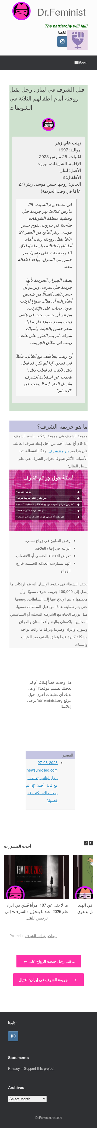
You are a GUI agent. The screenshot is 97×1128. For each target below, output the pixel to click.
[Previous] (86, 843)
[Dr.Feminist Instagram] (62, 41)
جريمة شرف (58, 450)
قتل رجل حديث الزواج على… (49, 961)
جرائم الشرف (35, 935)
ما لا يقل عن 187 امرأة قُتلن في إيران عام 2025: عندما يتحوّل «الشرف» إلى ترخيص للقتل (36, 911)
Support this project (39, 1068)
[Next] (91, 843)
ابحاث (52, 935)
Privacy (14, 1068)
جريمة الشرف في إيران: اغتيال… (48, 979)
